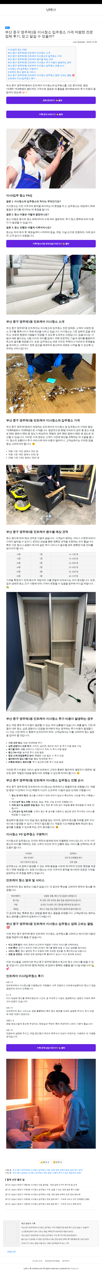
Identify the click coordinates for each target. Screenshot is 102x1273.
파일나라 (11, 1251)
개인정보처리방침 (52, 1261)
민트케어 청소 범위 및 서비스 (22, 72)
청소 (7, 28)
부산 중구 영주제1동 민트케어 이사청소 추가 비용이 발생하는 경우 (39, 62)
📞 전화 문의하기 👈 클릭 (51, 100)
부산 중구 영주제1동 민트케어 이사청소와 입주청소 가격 (34, 56)
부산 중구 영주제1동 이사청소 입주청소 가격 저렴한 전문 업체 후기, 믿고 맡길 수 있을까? (55, 1227)
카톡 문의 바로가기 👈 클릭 (51, 114)
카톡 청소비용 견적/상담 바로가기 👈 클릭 (51, 243)
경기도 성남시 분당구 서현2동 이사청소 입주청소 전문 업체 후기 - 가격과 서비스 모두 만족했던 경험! (47, 1199)
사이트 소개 (37, 1261)
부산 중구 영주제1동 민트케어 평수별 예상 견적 (30, 59)
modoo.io (74, 1268)
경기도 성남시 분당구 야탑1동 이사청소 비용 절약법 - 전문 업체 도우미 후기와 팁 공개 (41, 1185)
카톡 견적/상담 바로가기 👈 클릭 (51, 1047)
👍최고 (44, 1162)
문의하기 (66, 1261)
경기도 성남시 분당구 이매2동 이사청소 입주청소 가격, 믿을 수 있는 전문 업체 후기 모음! (42, 1189)
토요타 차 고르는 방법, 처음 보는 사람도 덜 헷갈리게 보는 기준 (45, 1243)
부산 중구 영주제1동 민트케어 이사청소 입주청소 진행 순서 (36, 65)
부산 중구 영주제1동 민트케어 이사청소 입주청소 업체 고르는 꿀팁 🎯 (41, 75)
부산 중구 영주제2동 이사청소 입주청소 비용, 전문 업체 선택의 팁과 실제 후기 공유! (48, 1170)
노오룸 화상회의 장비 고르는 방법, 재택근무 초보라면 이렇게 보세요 (47, 1231)
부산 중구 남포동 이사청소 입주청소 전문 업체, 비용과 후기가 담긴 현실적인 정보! (47, 1173)
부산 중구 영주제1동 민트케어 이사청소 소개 (29, 52)
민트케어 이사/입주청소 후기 (21, 78)
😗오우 (57, 1162)
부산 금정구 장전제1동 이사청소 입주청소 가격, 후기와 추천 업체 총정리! (48, 1235)
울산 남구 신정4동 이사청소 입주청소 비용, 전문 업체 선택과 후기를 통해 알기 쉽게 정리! (55, 1239)
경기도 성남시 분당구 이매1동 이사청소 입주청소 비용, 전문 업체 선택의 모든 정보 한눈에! (42, 1194)
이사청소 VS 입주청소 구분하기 (23, 68)
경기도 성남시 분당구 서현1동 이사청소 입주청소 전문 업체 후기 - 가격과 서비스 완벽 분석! (43, 1204)
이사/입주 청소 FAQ (17, 49)
